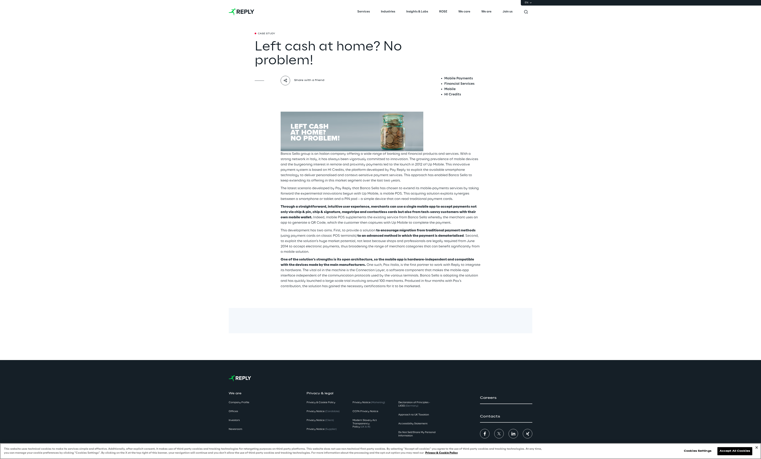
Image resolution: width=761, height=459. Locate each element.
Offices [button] (233, 411)
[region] (380, 451)
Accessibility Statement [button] (412, 423)
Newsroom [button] (235, 429)
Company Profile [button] (239, 402)
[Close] (756, 447)
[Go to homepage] (241, 12)
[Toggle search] (526, 12)
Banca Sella (290, 154)
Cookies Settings (697, 451)
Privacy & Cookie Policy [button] (321, 402)
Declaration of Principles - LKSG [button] (414, 404)
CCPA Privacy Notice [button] (365, 411)
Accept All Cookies (735, 451)
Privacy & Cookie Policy (441, 452)
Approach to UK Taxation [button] (413, 414)
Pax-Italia (391, 265)
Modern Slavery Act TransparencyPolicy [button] (365, 423)
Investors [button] (234, 420)
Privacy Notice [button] (323, 411)
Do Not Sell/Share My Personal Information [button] (417, 434)
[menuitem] (363, 12)
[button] (506, 398)
